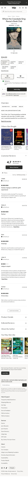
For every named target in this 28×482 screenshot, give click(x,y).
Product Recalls (5, 460)
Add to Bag (17, 89)
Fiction (13, 16)
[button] (2, 8)
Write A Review (14, 167)
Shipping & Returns (6, 402)
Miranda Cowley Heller (6, 358)
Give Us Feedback (5, 410)
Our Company (4, 449)
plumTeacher (4, 428)
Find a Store (4, 408)
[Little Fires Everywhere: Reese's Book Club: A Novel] (18, 346)
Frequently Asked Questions (8, 399)
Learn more (16, 95)
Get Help (3, 405)
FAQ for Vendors (5, 416)
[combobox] (15, 11)
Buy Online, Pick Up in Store (8, 439)
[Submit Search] (3, 11)
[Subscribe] (24, 385)
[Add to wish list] (11, 143)
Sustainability (4, 457)
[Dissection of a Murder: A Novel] (19, 137)
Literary (17, 16)
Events (3, 423)
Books (9, 16)
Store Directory (5, 431)
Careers (3, 447)
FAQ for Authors (5, 413)
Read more (16, 227)
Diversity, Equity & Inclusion (8, 455)
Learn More (5, 373)
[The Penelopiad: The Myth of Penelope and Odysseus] (7, 137)
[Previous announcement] (1, 2)
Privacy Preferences (5, 473)
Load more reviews (14, 310)
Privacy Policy (20, 471)
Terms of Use (14, 473)
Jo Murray (16, 149)
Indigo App (4, 434)
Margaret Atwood (5, 149)
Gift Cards (3, 437)
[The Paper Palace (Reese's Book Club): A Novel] (6, 346)
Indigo (6, 471)
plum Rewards (4, 426)
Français (12, 468)
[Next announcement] (26, 2)
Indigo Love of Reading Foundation (10, 452)
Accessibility (4, 463)
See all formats (4, 70)
